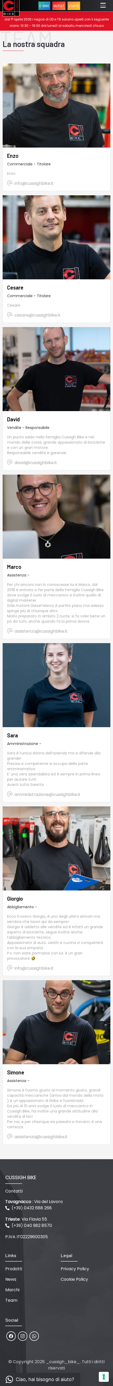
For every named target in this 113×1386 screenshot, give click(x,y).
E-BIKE (44, 6)
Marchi (12, 1290)
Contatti (14, 1191)
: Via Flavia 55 (26, 1219)
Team (11, 1300)
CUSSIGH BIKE (20, 1177)
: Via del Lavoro (34, 1202)
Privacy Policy (75, 1269)
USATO (74, 6)
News (10, 1279)
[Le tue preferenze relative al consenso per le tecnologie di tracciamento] (104, 1377)
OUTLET (58, 6)
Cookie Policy (74, 1279)
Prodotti (13, 1269)
